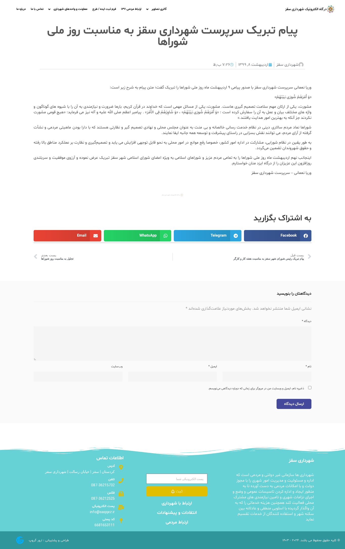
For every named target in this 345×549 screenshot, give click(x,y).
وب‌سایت (116, 366)
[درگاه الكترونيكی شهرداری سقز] (309, 9)
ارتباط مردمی (177, 522)
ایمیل (212, 366)
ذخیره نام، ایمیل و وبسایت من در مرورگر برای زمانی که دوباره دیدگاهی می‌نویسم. (256, 388)
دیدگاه (306, 321)
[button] (278, 235)
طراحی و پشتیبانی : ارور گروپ (49, 540)
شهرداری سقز (262, 173)
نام (308, 366)
